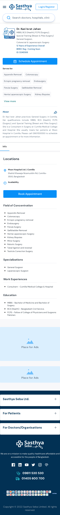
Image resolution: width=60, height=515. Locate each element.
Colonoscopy (13, 216)
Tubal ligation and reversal (19, 247)
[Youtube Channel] (27, 465)
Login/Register (46, 6)
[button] (4, 7)
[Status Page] (47, 465)
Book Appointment (30, 194)
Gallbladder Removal (17, 230)
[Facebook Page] (13, 465)
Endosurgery (13, 223)
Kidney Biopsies (14, 237)
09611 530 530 (33, 473)
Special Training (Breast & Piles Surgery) (35, 35)
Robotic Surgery (14, 244)
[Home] (20, 7)
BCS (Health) (28, 32)
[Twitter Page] (33, 465)
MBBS (19, 32)
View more (10, 101)
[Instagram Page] (40, 465)
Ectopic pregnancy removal (20, 220)
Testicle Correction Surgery (20, 251)
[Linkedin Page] (20, 465)
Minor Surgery (13, 241)
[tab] (4, 146)
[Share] (55, 112)
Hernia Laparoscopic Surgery (20, 234)
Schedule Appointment (33, 61)
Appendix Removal (16, 213)
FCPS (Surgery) (42, 32)
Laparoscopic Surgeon (17, 271)
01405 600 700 (33, 478)
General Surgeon (15, 267)
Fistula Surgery (14, 227)
